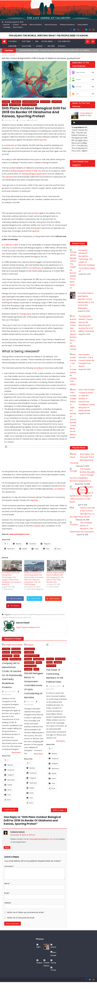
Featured (28, 659)
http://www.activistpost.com (28, 627)
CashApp (6, 27)
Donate (24, 25)
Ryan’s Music (18, 27)
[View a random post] (93, 41)
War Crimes (51, 666)
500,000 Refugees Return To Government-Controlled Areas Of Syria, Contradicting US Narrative (33, 685)
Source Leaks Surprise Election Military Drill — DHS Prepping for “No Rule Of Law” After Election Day (55, 577)
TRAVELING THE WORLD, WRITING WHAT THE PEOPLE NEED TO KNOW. (48, 35)
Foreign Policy (39, 659)
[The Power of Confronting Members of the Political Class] (56, 649)
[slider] (75, 146)
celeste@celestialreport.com (41, 839)
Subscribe (12, 46)
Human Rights (15, 105)
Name (7, 883)
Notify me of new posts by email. (20, 918)
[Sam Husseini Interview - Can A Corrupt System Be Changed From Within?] (53, 954)
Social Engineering (29, 105)
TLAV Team (26, 41)
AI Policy (62, 46)
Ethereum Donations (67, 25)
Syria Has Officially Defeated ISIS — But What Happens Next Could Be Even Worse (11, 809)
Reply (7, 847)
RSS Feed (51, 46)
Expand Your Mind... (32, 656)
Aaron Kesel (22, 120)
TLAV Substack (64, 41)
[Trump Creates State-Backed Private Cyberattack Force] (53, 969)
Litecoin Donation (51, 25)
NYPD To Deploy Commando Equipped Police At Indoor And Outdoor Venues (60, 810)
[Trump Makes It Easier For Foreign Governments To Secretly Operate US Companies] (53, 961)
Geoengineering (32, 614)
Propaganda (29, 649)
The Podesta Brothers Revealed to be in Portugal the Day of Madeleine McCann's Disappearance (82, 475)
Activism (50, 659)
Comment (9, 866)
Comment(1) (33, 120)
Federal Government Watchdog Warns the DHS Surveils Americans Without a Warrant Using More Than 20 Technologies (33, 578)
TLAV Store (26, 46)
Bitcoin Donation (36, 25)
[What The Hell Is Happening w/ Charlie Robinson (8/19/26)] (46, 963)
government (44, 614)
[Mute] (74, 141)
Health (5, 105)
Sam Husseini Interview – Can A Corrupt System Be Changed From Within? (86, 360)
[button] (87, 41)
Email (7, 893)
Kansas (19, 617)
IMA (36, 41)
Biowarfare (16, 649)
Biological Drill (15, 614)
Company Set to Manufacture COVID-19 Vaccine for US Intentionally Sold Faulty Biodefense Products (12, 675)
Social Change (30, 666)
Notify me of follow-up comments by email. (25, 912)
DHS (23, 614)
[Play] (74, 122)
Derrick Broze (60, 659)
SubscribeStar (83, 25)
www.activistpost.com (19, 534)
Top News (12, 41)
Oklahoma (27, 617)
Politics (5, 659)
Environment (45, 102)
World (36, 669)
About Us (6, 25)
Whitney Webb (15, 659)
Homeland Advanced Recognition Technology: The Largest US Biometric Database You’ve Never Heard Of (11, 578)
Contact (16, 25)
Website (7, 903)
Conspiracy (16, 102)
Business (6, 652)
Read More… (17, 752)
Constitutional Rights (30, 102)
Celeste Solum (17, 832)
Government (56, 102)
